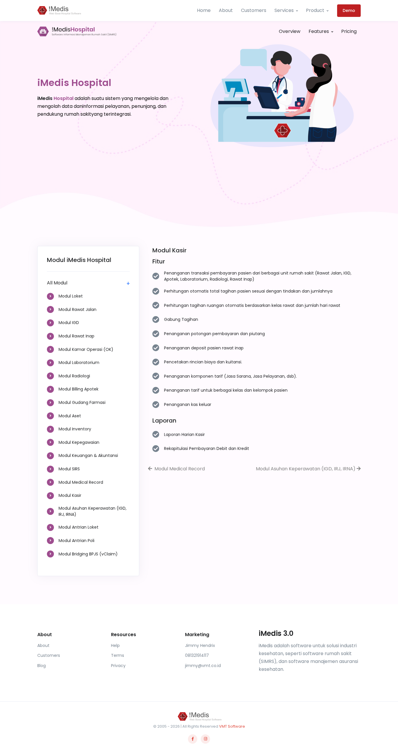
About (226, 10)
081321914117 (197, 655)
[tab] (88, 296)
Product (315, 10)
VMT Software (232, 726)
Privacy (118, 665)
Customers (253, 10)
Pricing (349, 31)
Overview (289, 31)
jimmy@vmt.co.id (203, 665)
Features (319, 31)
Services (284, 10)
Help (115, 645)
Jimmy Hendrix (200, 645)
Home (204, 10)
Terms (117, 655)
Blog (41, 665)
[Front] (77, 31)
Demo (349, 10)
